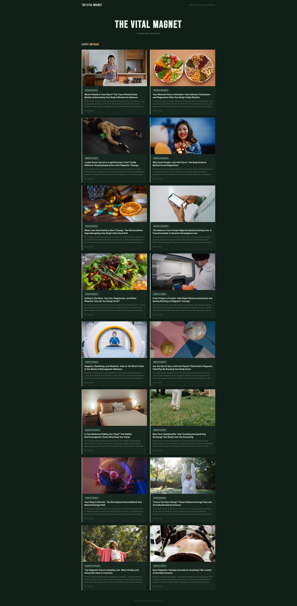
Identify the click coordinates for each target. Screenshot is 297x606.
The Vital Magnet (92, 5)
